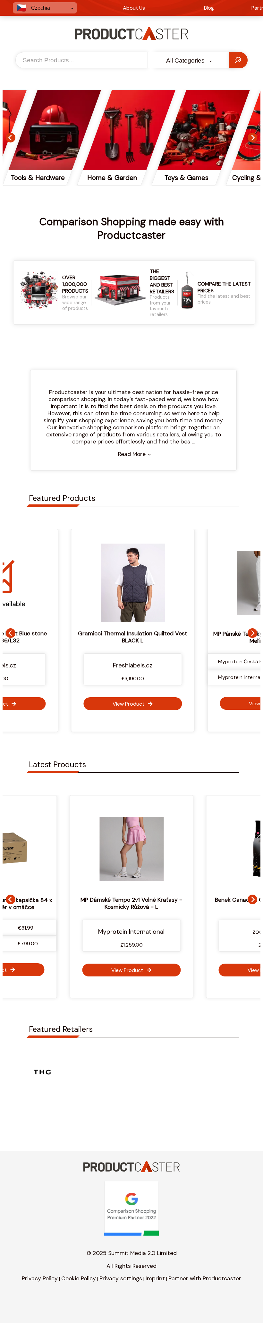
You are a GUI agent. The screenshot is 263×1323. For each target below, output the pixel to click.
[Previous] (10, 137)
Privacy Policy (40, 1278)
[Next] (252, 137)
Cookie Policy (78, 1278)
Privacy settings (120, 1278)
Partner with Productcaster (204, 1278)
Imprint (155, 1278)
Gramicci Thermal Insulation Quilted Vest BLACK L (131, 637)
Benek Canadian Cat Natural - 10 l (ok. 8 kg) (153, 903)
